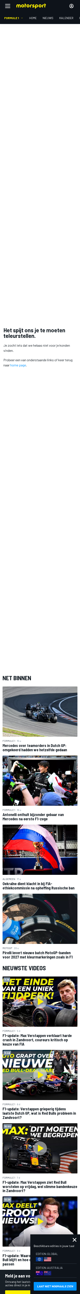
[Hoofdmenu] (7, 6)
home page (18, 365)
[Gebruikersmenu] (71, 6)
